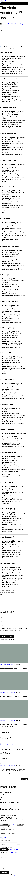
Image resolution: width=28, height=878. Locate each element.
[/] (0, 4)
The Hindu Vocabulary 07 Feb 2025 (13, 724)
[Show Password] (18, 844)
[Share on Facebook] (2, 34)
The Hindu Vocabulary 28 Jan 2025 (13, 771)
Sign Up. (14, 852)
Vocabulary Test (5, 795)
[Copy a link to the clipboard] (2, 43)
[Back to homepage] (4, 837)
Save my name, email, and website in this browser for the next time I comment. (13, 630)
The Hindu (15, 590)
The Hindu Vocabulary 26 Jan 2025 (13, 751)
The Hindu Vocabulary (15, 24)
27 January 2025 (5, 590)
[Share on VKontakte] (2, 41)
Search (24, 779)
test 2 (2, 797)
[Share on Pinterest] (2, 38)
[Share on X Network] (2, 36)
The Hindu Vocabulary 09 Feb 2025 (13, 696)
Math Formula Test (6, 792)
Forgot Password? (15, 849)
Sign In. (15, 875)
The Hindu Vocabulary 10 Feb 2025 (13, 668)
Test (1, 800)
